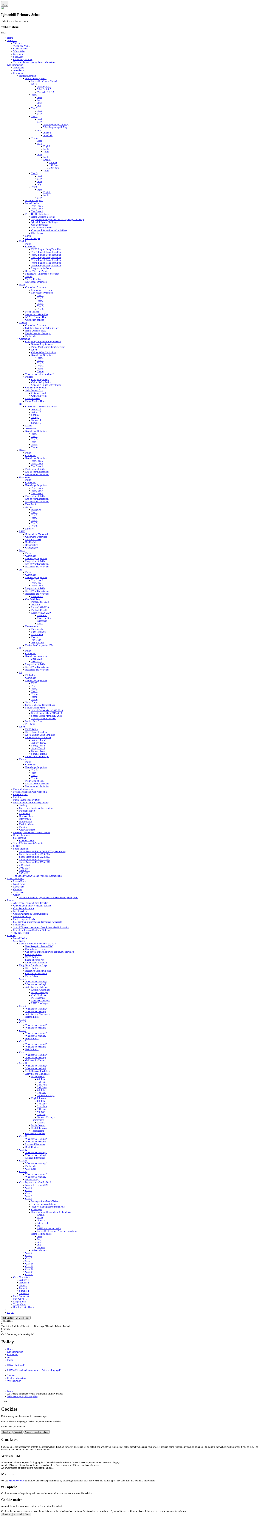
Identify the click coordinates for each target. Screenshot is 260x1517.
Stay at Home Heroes (41, 227)
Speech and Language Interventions (36, 808)
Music (22, 550)
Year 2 (34, 108)
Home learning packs (41, 1234)
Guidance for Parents (35, 1060)
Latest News (19, 884)
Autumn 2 (36, 412)
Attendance (18, 70)
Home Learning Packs (35, 78)
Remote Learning (27, 75)
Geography (24, 477)
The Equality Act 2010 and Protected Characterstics (37, 876)
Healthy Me (31, 542)
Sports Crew (31, 702)
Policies (29, 376)
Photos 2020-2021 (40, 610)
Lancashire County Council (44, 81)
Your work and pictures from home (48, 1206)
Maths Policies (32, 311)
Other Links (37, 233)
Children (11, 935)
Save (27, 1514)
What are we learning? (36, 981)
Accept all (18, 1432)
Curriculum (18, 73)
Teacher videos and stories (43, 1204)
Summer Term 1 (39, 751)
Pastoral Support (27, 810)
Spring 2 (35, 417)
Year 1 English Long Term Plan (46, 252)
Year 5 (34, 173)
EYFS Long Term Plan (36, 732)
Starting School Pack (35, 960)
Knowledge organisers (36, 656)
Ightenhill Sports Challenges (44, 222)
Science (23, 322)
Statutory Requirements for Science (42, 328)
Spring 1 (35, 414)
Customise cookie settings (36, 1432)
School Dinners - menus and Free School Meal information (41, 927)
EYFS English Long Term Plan (46, 249)
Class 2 (28, 1190)
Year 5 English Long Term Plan (46, 263)
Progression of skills (34, 781)
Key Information (15, 65)
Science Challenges (40, 1000)
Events (28, 425)
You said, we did (21, 932)
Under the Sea (44, 618)
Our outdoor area (33, 954)
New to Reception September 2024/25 (37, 943)
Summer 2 (36, 423)
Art (20, 569)
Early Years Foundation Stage (33, 965)
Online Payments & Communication (30, 913)
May (39, 100)
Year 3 (34, 116)
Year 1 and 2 (37, 206)
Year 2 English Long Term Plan (46, 254)
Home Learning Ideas (35, 330)
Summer (41, 1247)
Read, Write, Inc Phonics (37, 271)
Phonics (23, 827)
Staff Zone (18, 56)
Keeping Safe (19, 1301)
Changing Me (31, 547)
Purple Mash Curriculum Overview (48, 347)
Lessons (41, 1122)
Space (40, 623)
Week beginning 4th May (55, 127)
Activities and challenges (37, 987)
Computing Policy (40, 379)
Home (10, 37)
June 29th (48, 135)
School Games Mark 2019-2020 (46, 716)
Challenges (36, 1209)
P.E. (39, 1225)
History (22, 450)
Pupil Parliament (21, 1296)
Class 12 (23, 1149)
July (39, 105)
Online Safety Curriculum (43, 352)
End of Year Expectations (37, 471)
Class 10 (23, 1063)
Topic (46, 151)
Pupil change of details (24, 919)
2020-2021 (24, 873)
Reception (36, 509)
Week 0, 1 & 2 (44, 86)
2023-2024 (24, 865)
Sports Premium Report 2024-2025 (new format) (42, 851)
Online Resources (39, 225)
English (47, 146)
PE (20, 672)
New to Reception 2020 (36, 1185)
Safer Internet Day (34, 390)
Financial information (23, 789)
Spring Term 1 (38, 745)
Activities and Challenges (37, 1014)
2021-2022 (36, 659)
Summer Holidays (45, 1095)
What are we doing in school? (39, 374)
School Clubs (19, 924)
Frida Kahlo (37, 634)
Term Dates (18, 892)
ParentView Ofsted (22, 916)
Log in (10, 1312)
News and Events (15, 878)
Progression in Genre (41, 268)
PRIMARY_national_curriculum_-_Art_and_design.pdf (33, 1370)
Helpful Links (32, 1017)
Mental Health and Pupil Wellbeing (30, 791)
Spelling (29, 276)
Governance (19, 54)
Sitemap (11, 1375)
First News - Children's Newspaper (42, 273)
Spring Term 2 (38, 748)
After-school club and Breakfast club (30, 903)
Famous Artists (32, 626)
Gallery (16, 895)
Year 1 (34, 94)
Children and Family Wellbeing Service (32, 905)
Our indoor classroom (35, 949)
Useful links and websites (37, 1071)
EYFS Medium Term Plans (38, 737)
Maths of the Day (33, 721)
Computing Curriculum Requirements (43, 341)
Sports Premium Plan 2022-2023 (34, 857)
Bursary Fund (25, 821)
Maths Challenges (39, 992)
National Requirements (42, 344)
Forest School (31, 976)
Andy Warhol (37, 642)
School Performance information (28, 843)
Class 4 (22, 1006)
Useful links (37, 596)
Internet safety (44, 1223)
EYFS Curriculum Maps (37, 756)
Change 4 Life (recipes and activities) (49, 230)
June (39, 103)
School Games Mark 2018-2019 (46, 713)
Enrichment (24, 813)
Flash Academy (26, 824)
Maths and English (34, 200)
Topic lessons (37, 1120)
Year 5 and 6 (37, 211)
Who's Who (19, 51)
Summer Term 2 (39, 753)
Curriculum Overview (35, 287)
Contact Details (20, 48)
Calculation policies (34, 320)
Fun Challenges (32, 238)
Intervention (25, 819)
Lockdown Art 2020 (41, 612)
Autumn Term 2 (38, 743)
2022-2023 (36, 661)
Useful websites (32, 398)
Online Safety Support (35, 387)
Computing (24, 339)
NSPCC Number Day (35, 317)
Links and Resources (35, 1144)
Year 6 (34, 187)
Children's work (38, 393)
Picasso (34, 637)
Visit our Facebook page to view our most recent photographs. (48, 897)
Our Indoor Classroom (36, 973)
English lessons (38, 1098)
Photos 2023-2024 (40, 602)
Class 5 (22, 1019)
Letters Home (19, 881)
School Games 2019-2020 (43, 718)
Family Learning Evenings (38, 333)
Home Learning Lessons (43, 216)
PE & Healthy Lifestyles (36, 214)
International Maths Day (36, 314)
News (28, 235)
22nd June (54, 168)
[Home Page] (2, 8)
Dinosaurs (42, 621)
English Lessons (39, 1128)
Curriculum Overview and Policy (41, 406)
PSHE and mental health (49, 1228)
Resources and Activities (37, 474)
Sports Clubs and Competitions (40, 705)
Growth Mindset (27, 829)
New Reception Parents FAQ (39, 946)
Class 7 (22, 1030)
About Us (12, 40)
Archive (29, 507)
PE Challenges (38, 998)
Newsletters (18, 886)
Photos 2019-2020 (40, 607)
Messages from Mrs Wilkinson (45, 1201)
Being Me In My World (36, 534)
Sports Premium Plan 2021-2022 (34, 859)
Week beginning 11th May (55, 124)
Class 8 (22, 1041)
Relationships (31, 545)
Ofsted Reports (20, 794)
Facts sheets (37, 629)
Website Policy (14, 1380)
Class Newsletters (21, 1277)
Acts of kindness (39, 1250)
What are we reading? (35, 984)
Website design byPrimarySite (22, 1396)
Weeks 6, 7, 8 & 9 (45, 92)
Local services (20, 911)
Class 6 (22, 1022)
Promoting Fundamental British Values (31, 832)
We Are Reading (33, 279)
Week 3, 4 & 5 (44, 89)
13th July (41, 1092)
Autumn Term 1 (38, 740)
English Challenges (40, 989)
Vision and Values (21, 46)
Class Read (30, 1168)
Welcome (17, 43)
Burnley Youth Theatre (24, 1307)
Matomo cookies (17, 1480)
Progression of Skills (35, 469)
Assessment (30, 428)
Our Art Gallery (32, 599)
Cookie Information (16, 1378)
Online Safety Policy (41, 382)
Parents (10, 900)
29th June (41, 1087)
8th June (53, 162)
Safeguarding (19, 838)
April (39, 97)
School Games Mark (35, 707)
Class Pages (19, 941)
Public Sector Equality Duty (26, 800)
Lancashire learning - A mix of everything (57, 1231)
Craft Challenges (39, 995)
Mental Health (32, 203)
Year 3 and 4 (37, 208)
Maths (46, 149)
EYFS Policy (31, 729)
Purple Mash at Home (35, 401)
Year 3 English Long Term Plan (46, 257)
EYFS (34, 84)
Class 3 (22, 979)
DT (21, 648)
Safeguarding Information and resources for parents (37, 922)
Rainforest (42, 615)
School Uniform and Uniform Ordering (32, 930)
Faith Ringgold (38, 631)
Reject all (6, 1432)
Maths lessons (38, 1076)
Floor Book (30, 504)
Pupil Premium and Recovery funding (31, 802)
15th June (54, 165)
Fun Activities (19, 1299)
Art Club (35, 604)
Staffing (23, 805)
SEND (16, 846)
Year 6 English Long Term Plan (46, 265)
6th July (41, 1090)
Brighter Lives (26, 816)
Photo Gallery (32, 336)
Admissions (18, 67)
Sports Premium (20, 848)
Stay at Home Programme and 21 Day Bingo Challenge (57, 219)
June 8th (47, 132)
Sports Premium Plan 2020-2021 (34, 862)
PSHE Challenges (39, 1003)
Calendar (17, 889)
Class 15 (23, 1171)
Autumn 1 (36, 409)
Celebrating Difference (36, 537)
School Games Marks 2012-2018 (47, 710)
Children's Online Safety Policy (46, 385)
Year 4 (34, 138)
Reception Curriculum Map (38, 970)
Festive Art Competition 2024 (39, 645)
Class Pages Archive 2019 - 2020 (35, 1182)
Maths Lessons (38, 1125)
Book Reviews (32, 1147)
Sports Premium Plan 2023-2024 (34, 854)
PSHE (22, 531)
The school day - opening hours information (34, 62)
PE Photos (30, 724)
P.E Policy (30, 675)
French (22, 759)
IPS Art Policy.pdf (16, 1365)
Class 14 (23, 1160)
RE (20, 404)
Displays (29, 528)
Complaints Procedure (23, 908)
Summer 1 (36, 420)
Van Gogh (36, 640)
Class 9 (22, 1052)
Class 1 (28, 1187)
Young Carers (19, 1304)
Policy (28, 244)
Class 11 (23, 1136)
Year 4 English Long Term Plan (46, 260)
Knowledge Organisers (36, 282)
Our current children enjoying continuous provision (49, 951)
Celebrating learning (22, 59)
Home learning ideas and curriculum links (51, 1212)
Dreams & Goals (33, 539)
